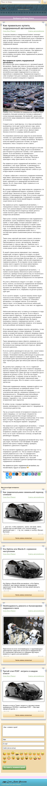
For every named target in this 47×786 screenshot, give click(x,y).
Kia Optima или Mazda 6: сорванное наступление (19, 550)
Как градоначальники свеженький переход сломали (23, 493)
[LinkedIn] (23, 473)
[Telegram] (10, 476)
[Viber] (36, 473)
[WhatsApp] (39, 473)
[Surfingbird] (29, 473)
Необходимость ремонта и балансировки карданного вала (22, 607)
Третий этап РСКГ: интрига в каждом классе (20, 672)
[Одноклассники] (10, 473)
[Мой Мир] (13, 473)
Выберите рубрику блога (23, 18)
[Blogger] (20, 473)
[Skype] (7, 476)
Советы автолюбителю (36, 31)
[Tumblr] (32, 473)
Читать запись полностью (23, 538)
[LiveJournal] (26, 473)
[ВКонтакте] (7, 473)
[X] (16, 473)
